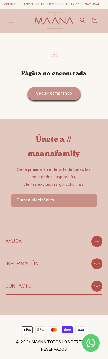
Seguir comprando (54, 94)
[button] (11, 20)
